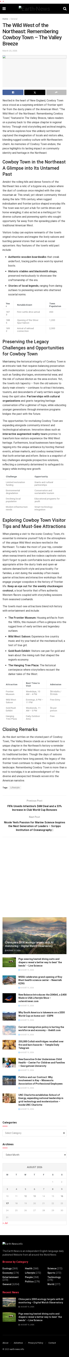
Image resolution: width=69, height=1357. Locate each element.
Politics (29, 1281)
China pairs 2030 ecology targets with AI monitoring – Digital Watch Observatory (29, 944)
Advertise (18, 1343)
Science (51, 1268)
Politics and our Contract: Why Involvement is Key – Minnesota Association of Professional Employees (40, 1080)
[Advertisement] (34, 876)
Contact (52, 1343)
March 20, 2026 (10, 50)
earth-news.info (17, 1349)
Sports (51, 1272)
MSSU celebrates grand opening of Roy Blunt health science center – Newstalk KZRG (40, 980)
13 (34, 1196)
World (50, 1284)
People (29, 1277)
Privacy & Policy (35, 1343)
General (14, 19)
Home (5, 19)
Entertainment (11, 1277)
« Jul (5, 1223)
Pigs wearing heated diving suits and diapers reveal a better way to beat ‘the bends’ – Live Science (40, 962)
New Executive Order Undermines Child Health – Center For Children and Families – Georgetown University (41, 1062)
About (5, 1343)
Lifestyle (15, 787)
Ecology (7, 1268)
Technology (54, 1277)
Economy (8, 1272)
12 (25, 1196)
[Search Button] (64, 9)
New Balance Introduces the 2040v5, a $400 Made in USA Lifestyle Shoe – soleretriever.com (42, 998)
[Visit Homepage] (34, 9)
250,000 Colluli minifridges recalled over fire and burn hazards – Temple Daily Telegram (41, 1044)
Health (28, 1268)
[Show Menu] (4, 9)
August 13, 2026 (13, 950)
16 (62, 1196)
